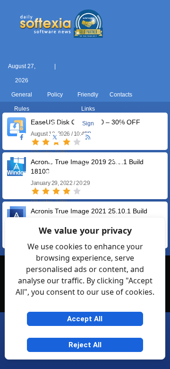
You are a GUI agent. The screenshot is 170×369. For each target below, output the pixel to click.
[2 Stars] (46, 191)
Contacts (121, 94)
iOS (118, 172)
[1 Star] (35, 191)
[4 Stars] (66, 191)
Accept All (84, 319)
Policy (55, 94)
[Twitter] (55, 137)
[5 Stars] (77, 191)
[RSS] (88, 137)
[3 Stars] (56, 191)
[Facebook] (21, 137)
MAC (52, 172)
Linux (85, 172)
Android (151, 172)
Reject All (85, 345)
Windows (19, 172)
